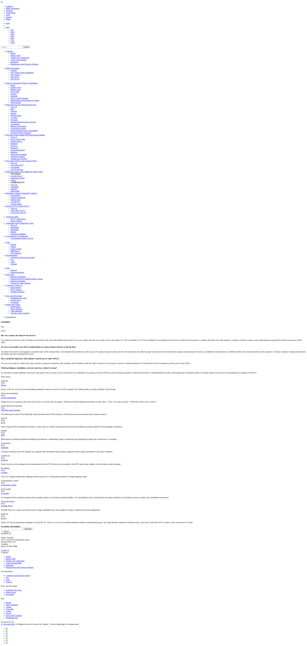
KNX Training (16, 290)
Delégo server (16, 87)
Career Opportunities (18, 60)
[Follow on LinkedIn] (7, 633)
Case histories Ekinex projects (22, 238)
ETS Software (16, 253)
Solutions (9, 11)
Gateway (14, 146)
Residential (15, 228)
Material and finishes (18, 126)
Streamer (14, 189)
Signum (13, 113)
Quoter (13, 247)
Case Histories (11, 236)
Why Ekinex (15, 75)
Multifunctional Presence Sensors (23, 122)
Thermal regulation (18, 157)
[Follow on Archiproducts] (7, 641)
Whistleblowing (12, 618)
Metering (14, 152)
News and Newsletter (14, 296)
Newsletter (15, 302)
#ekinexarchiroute (17, 272)
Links (13, 262)
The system (15, 92)
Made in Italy (16, 56)
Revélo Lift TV (12, 206)
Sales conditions (12, 605)
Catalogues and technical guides (23, 258)
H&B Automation (12, 8)
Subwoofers (15, 191)
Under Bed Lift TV (18, 210)
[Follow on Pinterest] (7, 631)
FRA (12, 36)
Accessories (15, 124)
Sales (8, 268)
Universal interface (18, 150)
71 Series (14, 118)
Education (14, 62)
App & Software (17, 169)
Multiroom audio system (15, 172)
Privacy (7, 531)
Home (13, 85)
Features (14, 70)
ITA (12, 30)
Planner (13, 245)
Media (8, 19)
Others (13, 180)
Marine (13, 232)
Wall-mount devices (13, 105)
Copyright (9, 609)
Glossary (14, 264)
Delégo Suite (15, 200)
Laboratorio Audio (18, 178)
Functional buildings (18, 234)
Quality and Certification (20, 58)
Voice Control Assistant (19, 98)
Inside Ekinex (16, 307)
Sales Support (16, 287)
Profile (13, 53)
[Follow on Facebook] (7, 629)
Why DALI (15, 79)
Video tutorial (16, 103)
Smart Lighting (16, 221)
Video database (16, 311)
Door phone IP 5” (17, 165)
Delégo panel (16, 90)
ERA (13, 109)
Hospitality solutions (13, 193)
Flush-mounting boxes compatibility (24, 131)
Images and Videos (13, 305)
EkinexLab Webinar (18, 277)
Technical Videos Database (21, 133)
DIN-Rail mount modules (15, 135)
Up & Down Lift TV (19, 213)
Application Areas (12, 223)
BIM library (15, 251)
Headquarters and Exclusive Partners (24, 64)
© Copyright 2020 (8, 624)
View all (14, 107)
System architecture (18, 198)
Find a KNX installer (14, 616)
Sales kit (14, 270)
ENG (13, 32)
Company (9, 6)
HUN (13, 43)
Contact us (10, 285)
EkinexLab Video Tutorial (20, 283)
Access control (16, 204)
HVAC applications (18, 219)
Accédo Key (15, 202)
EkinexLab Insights (18, 281)
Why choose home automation (22, 73)
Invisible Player (16, 176)
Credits (8, 611)
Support (9, 17)
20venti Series (16, 116)
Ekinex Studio (16, 249)
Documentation (11, 255)
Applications (10, 13)
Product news (16, 300)
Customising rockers (18, 128)
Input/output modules (19, 154)
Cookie (8, 607)
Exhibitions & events (18, 298)
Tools (8, 15)
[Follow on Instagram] (7, 636)
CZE (12, 41)
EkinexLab (10, 275)
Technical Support (17, 292)
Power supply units (18, 139)
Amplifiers (15, 187)
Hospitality (15, 230)
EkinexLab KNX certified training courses (27, 279)
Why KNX (15, 77)
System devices (16, 141)
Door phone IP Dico (13, 161)
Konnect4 (14, 148)
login (8, 23)
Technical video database (20, 313)
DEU (13, 34)
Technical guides (12, 217)
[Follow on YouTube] (7, 638)
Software (14, 96)
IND (12, 38)
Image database (16, 309)
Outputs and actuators (19, 159)
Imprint (8, 603)
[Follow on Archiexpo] (7, 643)
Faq (12, 260)
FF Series (14, 120)
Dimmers (14, 144)
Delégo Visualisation (13, 83)
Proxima (14, 111)
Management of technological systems (25, 100)
